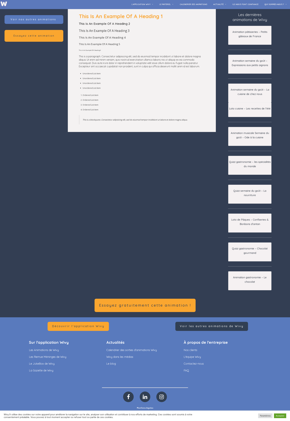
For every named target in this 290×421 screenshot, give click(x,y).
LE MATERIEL (165, 4)
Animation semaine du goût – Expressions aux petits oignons (250, 63)
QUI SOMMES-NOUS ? (274, 4)
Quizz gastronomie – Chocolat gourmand (250, 250)
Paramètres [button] (265, 415)
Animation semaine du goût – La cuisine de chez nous (250, 92)
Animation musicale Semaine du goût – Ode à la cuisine (250, 135)
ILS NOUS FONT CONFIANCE (245, 4)
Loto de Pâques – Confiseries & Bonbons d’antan (250, 222)
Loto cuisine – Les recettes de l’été (250, 108)
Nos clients (190, 350)
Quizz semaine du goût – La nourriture (249, 193)
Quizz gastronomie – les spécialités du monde (250, 164)
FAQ (186, 370)
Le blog (111, 363)
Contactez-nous (194, 363)
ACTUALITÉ (218, 4)
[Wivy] (4, 3)
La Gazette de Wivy (41, 370)
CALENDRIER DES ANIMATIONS (193, 4)
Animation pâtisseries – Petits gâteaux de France (249, 34)
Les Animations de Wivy (44, 350)
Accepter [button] (280, 415)
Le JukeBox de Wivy (42, 363)
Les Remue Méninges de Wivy (47, 357)
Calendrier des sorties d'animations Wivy (131, 350)
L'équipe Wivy (192, 357)
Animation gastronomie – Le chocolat (250, 279)
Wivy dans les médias (119, 357)
